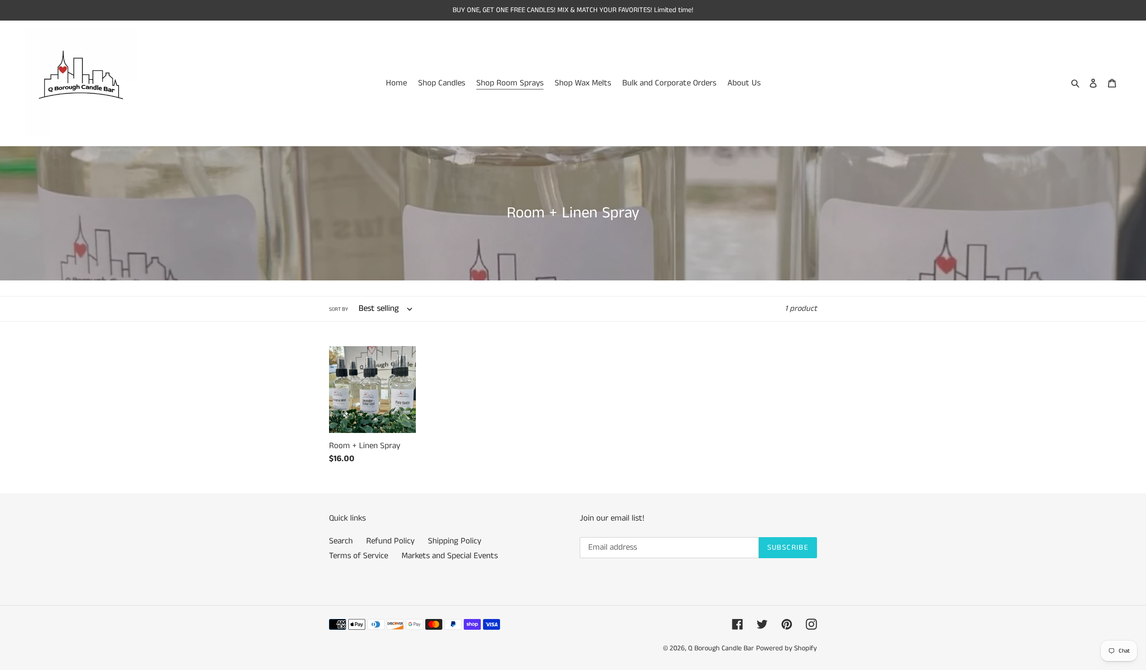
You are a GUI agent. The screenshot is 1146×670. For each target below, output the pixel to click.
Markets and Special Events (450, 556)
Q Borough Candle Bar (721, 648)
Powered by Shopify (786, 648)
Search (341, 541)
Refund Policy (390, 541)
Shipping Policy (454, 541)
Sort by (338, 309)
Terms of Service (358, 556)
